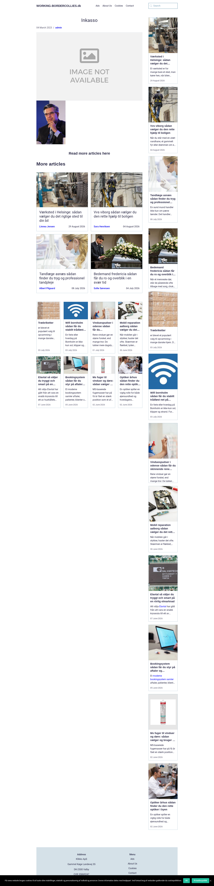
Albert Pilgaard (47, 288)
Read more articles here (89, 153)
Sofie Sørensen (102, 288)
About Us (107, 5)
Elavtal (162, 606)
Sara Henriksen (102, 226)
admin (58, 27)
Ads (98, 5)
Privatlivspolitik (200, 880)
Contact (130, 5)
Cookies (119, 5)
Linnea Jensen (47, 226)
